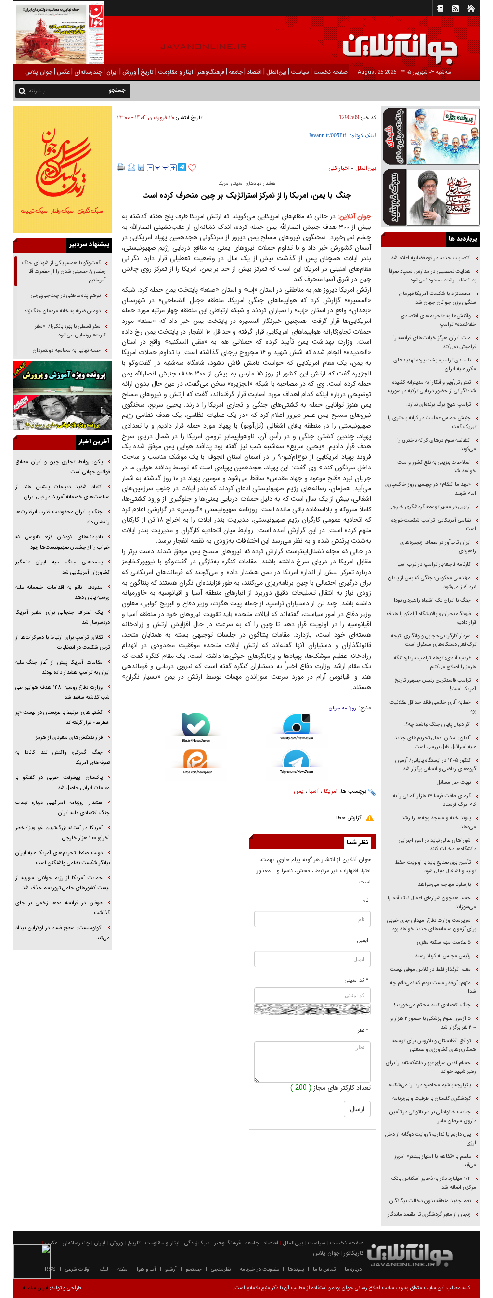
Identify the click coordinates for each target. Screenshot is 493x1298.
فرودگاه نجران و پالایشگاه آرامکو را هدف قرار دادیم (431, 618)
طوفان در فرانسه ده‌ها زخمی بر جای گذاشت (62, 908)
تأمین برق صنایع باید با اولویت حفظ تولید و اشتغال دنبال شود (435, 866)
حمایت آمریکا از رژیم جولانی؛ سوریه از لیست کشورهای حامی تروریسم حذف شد (62, 883)
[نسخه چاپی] (121, 167)
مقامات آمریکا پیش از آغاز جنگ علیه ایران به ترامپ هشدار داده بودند (62, 667)
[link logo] (384, 42)
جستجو (194, 1269)
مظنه (122, 1269)
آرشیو (171, 1269)
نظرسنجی (221, 1269)
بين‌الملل (365, 168)
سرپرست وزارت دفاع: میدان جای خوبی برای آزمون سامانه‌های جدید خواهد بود (431, 924)
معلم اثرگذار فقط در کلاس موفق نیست (430, 969)
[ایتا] (196, 765)
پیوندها (296, 1269)
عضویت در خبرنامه (259, 1269)
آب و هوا (146, 1269)
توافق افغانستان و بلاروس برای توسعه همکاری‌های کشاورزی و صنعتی (434, 1045)
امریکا (330, 791)
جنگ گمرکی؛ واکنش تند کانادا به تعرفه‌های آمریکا (62, 758)
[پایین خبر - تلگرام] (297, 764)
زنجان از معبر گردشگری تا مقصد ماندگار (429, 1214)
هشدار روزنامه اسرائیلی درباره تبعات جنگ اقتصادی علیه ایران (62, 808)
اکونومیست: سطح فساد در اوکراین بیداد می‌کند (62, 933)
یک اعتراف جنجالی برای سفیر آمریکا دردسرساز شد (62, 617)
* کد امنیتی (356, 981)
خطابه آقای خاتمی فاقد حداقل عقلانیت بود (432, 706)
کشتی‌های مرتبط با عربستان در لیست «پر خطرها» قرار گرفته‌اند (62, 718)
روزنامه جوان (342, 708)
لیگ (104, 1269)
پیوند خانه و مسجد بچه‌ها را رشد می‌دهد (439, 822)
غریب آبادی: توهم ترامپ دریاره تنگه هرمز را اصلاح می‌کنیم (435, 662)
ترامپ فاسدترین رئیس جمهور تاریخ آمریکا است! (435, 684)
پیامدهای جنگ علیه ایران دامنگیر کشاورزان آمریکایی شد (62, 567)
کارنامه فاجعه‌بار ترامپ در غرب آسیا (434, 565)
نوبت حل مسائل (454, 782)
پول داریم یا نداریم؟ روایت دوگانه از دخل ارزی (430, 1138)
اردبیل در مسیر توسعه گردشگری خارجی (429, 507)
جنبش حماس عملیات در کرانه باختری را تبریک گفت (432, 422)
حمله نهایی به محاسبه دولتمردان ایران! (69, 355)
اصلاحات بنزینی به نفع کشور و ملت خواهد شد (436, 466)
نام (365, 901)
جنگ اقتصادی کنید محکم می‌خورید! (432, 1005)
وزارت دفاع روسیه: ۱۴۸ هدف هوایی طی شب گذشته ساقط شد (62, 692)
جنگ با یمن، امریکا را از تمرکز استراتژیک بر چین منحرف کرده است (246, 195)
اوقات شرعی (78, 1269)
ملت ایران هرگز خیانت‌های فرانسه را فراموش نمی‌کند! (434, 342)
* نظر (363, 1031)
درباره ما (353, 1269)
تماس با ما (324, 1269)
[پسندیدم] (192, 168)
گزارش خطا (349, 817)
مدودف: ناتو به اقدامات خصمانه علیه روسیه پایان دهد (62, 592)
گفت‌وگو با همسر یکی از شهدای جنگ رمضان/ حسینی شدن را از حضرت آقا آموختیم (64, 271)
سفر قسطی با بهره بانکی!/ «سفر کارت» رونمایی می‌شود (70, 330)
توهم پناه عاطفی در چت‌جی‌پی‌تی (66, 296)
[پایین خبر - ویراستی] (297, 730)
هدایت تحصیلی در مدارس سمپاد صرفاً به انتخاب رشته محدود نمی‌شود (432, 276)
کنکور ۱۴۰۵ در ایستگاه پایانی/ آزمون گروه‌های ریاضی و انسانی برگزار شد (435, 764)
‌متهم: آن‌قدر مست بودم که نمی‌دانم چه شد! (433, 987)
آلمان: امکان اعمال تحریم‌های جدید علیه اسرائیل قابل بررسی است (435, 742)
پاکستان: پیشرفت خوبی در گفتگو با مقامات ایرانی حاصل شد (62, 783)
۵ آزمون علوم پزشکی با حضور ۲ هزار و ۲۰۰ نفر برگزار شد (433, 1023)
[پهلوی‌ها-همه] (62, 412)
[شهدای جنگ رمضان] (430, 136)
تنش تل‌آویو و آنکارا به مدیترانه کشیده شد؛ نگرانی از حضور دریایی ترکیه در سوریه (432, 386)
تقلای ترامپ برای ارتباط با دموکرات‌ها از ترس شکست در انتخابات (62, 642)
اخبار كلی (339, 168)
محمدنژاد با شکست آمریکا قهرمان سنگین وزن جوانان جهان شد (437, 298)
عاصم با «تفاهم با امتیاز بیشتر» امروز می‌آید (435, 1160)
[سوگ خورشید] (430, 196)
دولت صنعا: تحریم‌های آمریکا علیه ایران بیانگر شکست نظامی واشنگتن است (62, 858)
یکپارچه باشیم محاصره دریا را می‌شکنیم (429, 1085)
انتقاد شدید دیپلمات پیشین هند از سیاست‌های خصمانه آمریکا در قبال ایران (62, 492)
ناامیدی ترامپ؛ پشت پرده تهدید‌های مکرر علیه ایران (434, 364)
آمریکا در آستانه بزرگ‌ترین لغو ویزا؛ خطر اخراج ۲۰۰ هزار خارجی (62, 833)
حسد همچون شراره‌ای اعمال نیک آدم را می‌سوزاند (432, 902)
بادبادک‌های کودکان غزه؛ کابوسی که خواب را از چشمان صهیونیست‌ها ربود (62, 542)
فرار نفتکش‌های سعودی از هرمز (69, 738)
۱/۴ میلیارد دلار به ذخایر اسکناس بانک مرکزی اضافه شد (433, 1183)
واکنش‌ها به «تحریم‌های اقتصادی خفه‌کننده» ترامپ (438, 320)
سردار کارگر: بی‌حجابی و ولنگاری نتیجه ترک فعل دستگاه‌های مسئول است (433, 640)
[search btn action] (22, 90)
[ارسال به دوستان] (131, 167)
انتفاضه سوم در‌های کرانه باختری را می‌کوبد (436, 444)
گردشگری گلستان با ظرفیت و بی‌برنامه (431, 1099)
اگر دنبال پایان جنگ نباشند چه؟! (437, 725)
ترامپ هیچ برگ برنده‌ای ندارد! (438, 405)
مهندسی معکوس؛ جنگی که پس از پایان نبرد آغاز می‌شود (432, 582)
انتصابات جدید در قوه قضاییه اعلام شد (431, 258)
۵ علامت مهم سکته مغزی (444, 942)
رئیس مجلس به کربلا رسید (443, 956)
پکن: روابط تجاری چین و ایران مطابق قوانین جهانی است (62, 467)
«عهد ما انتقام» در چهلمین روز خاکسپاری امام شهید (430, 489)
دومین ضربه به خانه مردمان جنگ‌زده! (62, 311)
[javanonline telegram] (182, 167)
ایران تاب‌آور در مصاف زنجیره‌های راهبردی (438, 546)
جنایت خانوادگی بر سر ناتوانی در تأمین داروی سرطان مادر (432, 1116)
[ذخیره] (141, 167)
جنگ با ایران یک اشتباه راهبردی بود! (432, 600)
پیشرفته (37, 90)
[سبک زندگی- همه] (62, 169)
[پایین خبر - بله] (196, 731)
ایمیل (362, 941)
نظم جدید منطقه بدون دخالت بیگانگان (430, 1201)
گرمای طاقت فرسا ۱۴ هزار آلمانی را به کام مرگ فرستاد (434, 800)
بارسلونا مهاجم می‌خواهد (444, 885)
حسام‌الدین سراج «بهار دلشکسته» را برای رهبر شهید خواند (431, 1067)
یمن (299, 791)
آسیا (314, 791)
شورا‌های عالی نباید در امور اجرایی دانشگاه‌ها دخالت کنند (437, 844)
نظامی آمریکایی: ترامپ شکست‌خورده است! (433, 524)
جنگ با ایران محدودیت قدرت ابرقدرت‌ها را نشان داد (62, 517)
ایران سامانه (35, 1288)
